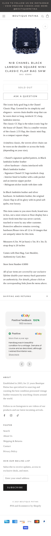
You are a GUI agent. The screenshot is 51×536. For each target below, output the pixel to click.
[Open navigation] (3, 16)
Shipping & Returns (12, 441)
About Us (7, 436)
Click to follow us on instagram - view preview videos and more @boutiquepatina (25, 6)
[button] (14, 354)
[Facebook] (4, 415)
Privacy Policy (10, 451)
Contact (7, 446)
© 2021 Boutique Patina (25, 502)
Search (6, 431)
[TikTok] (18, 415)
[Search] (42, 16)
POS (12, 506)
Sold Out (25, 87)
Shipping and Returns (17, 296)
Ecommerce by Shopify (30, 506)
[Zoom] (45, 26)
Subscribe (15, 487)
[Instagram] (11, 415)
